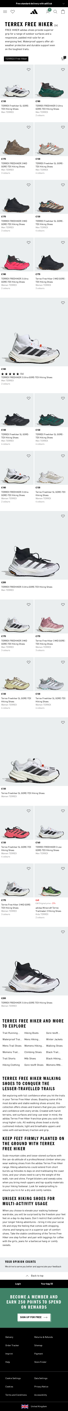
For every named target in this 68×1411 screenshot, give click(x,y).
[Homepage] (34, 13)
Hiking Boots (31, 1033)
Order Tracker (12, 1345)
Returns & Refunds (43, 1337)
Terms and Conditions (16, 1395)
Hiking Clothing (11, 1065)
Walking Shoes (54, 1046)
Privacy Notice (41, 1387)
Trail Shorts (9, 1058)
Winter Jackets (54, 1039)
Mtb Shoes (30, 1058)
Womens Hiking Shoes (33, 1046)
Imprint (9, 1354)
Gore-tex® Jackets (52, 1033)
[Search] (55, 11)
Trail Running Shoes (10, 1033)
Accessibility (40, 1395)
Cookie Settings (13, 1378)
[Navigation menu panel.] (5, 11)
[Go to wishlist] (12, 11)
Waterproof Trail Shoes (12, 1039)
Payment (38, 1354)
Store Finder (40, 1362)
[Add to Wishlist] (28, 70)
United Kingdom (39, 1406)
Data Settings (40, 1378)
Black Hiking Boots (53, 1059)
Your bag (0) (47, 1284)
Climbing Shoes (33, 1052)
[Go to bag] (63, 11)
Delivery (9, 1337)
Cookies (9, 1387)
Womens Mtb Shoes (53, 1065)
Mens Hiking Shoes (31, 1039)
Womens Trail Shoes (10, 1052)
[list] (29, 58)
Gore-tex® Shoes (33, 1065)
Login (18, 1284)
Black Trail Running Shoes (54, 1052)
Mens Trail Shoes (12, 1046)
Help (7, 1362)
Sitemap (38, 1345)
